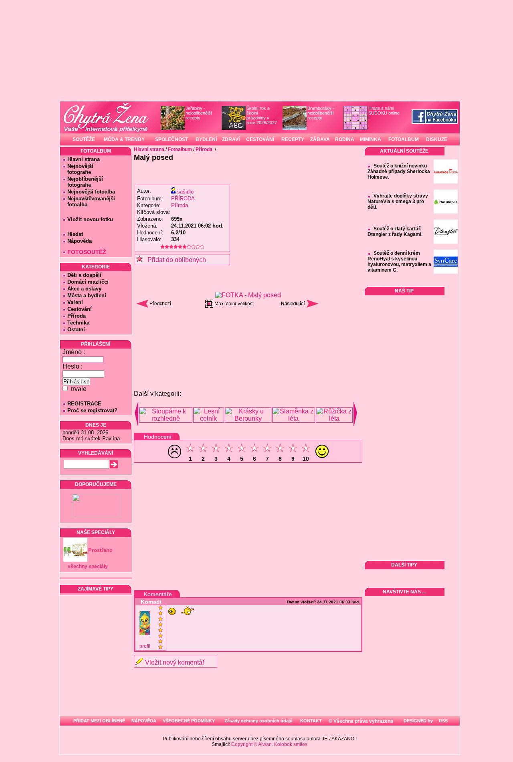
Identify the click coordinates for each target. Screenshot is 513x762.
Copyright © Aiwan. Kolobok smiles (269, 744)
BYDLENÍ (206, 139)
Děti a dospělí (84, 275)
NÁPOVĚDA (143, 720)
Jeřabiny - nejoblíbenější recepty (199, 113)
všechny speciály (88, 566)
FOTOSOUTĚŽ (86, 252)
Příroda (76, 316)
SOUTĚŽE (84, 139)
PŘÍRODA (183, 199)
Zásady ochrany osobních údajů (258, 720)
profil (144, 646)
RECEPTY (292, 139)
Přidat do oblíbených (174, 259)
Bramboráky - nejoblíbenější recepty (320, 113)
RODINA (344, 139)
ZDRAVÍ (231, 139)
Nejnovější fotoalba (91, 192)
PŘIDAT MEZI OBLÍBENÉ (99, 720)
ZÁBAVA (320, 139)
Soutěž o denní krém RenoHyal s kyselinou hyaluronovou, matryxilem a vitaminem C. (399, 261)
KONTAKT (311, 720)
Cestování (79, 309)
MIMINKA (370, 139)
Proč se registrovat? (92, 410)
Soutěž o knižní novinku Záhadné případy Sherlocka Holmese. (399, 171)
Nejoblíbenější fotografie (83, 182)
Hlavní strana (83, 159)
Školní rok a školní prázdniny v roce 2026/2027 (261, 115)
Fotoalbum (180, 149)
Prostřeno (100, 550)
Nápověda (79, 241)
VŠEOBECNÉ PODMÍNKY (189, 720)
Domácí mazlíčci (88, 282)
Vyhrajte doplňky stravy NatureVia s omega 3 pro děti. (398, 201)
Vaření (75, 302)
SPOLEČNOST (171, 139)
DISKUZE (436, 139)
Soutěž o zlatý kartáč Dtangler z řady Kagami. (395, 231)
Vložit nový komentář (174, 662)
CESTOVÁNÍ (260, 139)
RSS (442, 720)
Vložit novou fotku (90, 219)
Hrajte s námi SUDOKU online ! (384, 113)
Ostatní (76, 330)
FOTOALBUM (403, 139)
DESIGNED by (417, 720)
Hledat (75, 234)
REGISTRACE (84, 404)
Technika (78, 323)
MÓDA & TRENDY (124, 139)
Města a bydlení (86, 295)
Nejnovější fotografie (78, 169)
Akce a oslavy (84, 289)
